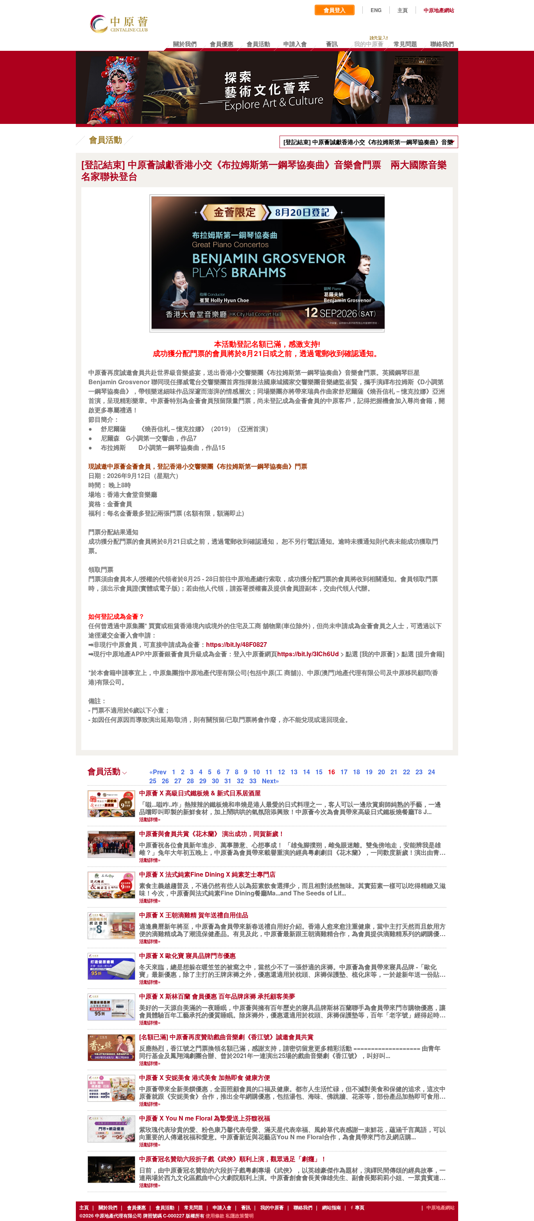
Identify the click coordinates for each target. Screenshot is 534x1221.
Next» (270, 780)
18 (356, 771)
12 (281, 771)
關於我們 (108, 1207)
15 (319, 771)
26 (165, 780)
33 (252, 780)
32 (240, 780)
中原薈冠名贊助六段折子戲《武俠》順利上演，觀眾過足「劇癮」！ (233, 1158)
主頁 (403, 10)
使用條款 (215, 1215)
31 (227, 780)
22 (406, 771)
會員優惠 (136, 1207)
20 (381, 771)
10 (256, 771)
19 (369, 771)
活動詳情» (150, 819)
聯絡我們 (303, 1207)
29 (202, 780)
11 (268, 771)
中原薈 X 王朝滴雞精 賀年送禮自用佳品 (193, 914)
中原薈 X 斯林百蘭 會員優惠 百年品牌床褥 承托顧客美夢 (217, 996)
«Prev (158, 771)
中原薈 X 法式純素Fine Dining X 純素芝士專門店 (207, 874)
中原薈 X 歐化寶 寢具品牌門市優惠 (187, 955)
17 (344, 771)
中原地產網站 (439, 10)
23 (419, 771)
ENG (376, 10)
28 (190, 780)
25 (152, 780)
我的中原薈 (272, 1207)
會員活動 (165, 1207)
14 (306, 771)
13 (293, 771)
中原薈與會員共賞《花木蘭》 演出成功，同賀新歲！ (212, 833)
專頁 (359, 1207)
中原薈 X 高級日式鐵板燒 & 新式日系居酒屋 (200, 792)
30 (215, 780)
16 (331, 771)
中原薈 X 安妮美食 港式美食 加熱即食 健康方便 (204, 1077)
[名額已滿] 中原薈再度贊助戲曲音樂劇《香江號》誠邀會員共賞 (226, 1036)
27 (177, 780)
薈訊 (246, 1207)
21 (394, 771)
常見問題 (193, 1207)
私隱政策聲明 (240, 1215)
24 (431, 771)
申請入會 (222, 1207)
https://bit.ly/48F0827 (236, 644)
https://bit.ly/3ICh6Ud (308, 653)
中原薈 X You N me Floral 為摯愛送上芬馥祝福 (204, 1118)
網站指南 (331, 1207)
